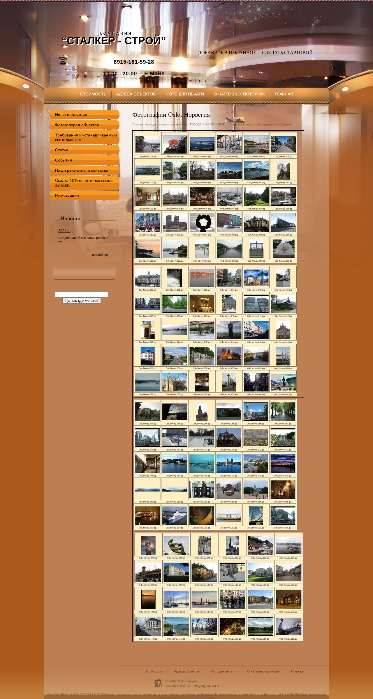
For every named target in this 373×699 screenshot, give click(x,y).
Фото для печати (185, 94)
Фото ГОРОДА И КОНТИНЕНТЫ (204, 124)
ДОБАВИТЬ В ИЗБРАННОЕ (227, 52)
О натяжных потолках (239, 94)
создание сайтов (178, 685)
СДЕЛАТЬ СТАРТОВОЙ (287, 52)
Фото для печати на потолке (162, 124)
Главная (284, 94)
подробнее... (101, 254)
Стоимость (93, 94)
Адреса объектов (136, 94)
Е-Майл (154, 73)
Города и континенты (241, 124)
